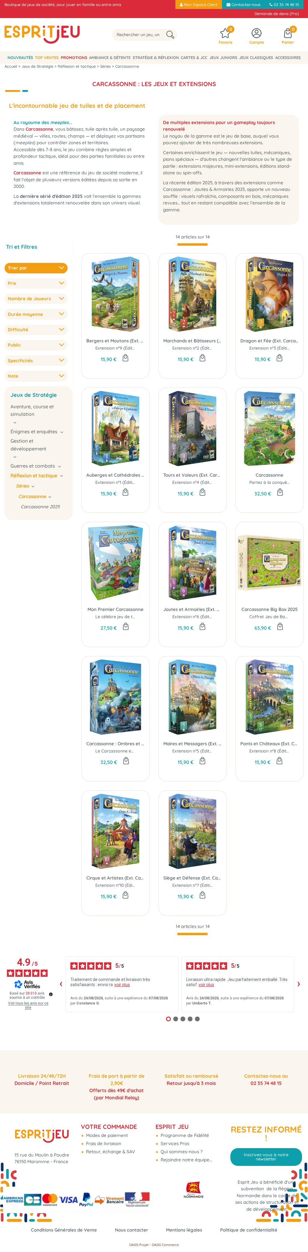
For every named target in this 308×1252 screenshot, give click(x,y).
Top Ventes (47, 57)
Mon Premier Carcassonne (115, 609)
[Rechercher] (170, 35)
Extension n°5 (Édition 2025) (200, 751)
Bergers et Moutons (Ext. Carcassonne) (115, 341)
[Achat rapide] (125, 358)
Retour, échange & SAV (110, 1151)
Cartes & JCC (194, 57)
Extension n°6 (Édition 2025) (200, 616)
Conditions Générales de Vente (64, 1230)
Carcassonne (269, 475)
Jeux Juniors (223, 57)
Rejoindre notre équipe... (185, 1160)
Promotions (74, 57)
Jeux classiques (256, 57)
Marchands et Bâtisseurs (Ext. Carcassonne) (192, 341)
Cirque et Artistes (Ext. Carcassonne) (115, 878)
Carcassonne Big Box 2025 (269, 609)
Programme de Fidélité (184, 1135)
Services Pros (174, 1143)
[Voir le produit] (202, 761)
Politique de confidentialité (248, 1230)
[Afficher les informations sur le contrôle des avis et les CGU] (50, 994)
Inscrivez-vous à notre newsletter (266, 1157)
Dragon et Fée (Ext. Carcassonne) (269, 341)
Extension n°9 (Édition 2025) (123, 348)
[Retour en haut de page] (296, 1234)
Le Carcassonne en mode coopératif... (133, 751)
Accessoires (288, 57)
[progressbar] (192, 244)
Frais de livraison (103, 1143)
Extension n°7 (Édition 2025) (199, 885)
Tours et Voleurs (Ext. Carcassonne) (192, 475)
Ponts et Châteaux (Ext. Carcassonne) (269, 743)
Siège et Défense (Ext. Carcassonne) (192, 878)
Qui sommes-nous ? (180, 1151)
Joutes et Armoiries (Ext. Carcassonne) (192, 609)
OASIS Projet (139, 1245)
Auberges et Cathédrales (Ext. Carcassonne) (115, 475)
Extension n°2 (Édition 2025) (200, 348)
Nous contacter (131, 1230)
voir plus (122, 984)
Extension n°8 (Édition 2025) (277, 751)
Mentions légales (184, 1230)
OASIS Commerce (165, 1245)
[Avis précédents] (61, 984)
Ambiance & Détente (110, 57)
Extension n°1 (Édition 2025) (122, 482)
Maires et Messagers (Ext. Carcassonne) (192, 743)
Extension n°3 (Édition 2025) (276, 348)
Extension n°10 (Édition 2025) (123, 885)
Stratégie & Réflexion (156, 57)
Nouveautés (20, 57)
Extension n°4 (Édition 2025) (200, 482)
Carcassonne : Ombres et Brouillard (115, 743)
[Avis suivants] (298, 984)
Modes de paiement (106, 1135)
